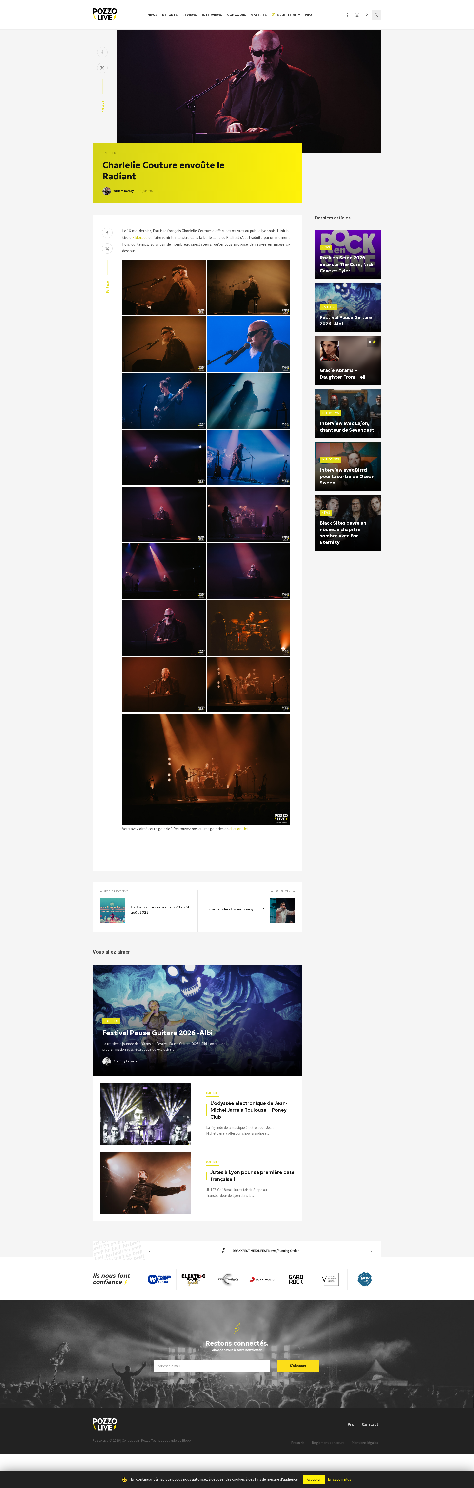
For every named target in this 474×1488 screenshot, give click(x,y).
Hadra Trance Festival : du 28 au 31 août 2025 (160, 910)
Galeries (259, 15)
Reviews (189, 15)
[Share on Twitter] (102, 68)
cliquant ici (238, 828)
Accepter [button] (314, 1479)
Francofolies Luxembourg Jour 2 (236, 909)
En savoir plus (339, 1479)
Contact (370, 1424)
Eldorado (140, 237)
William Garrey (123, 191)
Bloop (186, 1440)
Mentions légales (365, 1443)
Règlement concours (328, 1443)
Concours (236, 15)
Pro (308, 15)
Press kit (298, 1443)
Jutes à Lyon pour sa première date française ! (252, 1175)
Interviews (212, 15)
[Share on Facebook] (102, 52)
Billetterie (286, 15)
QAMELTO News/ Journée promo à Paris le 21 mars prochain (263, 1251)
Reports (170, 15)
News (152, 15)
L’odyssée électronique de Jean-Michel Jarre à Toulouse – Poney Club (249, 1110)
